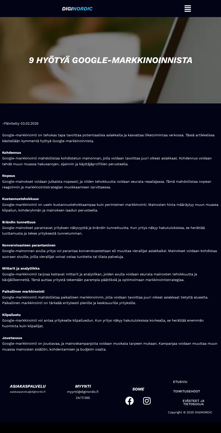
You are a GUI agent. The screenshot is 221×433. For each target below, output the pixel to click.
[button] (188, 8)
